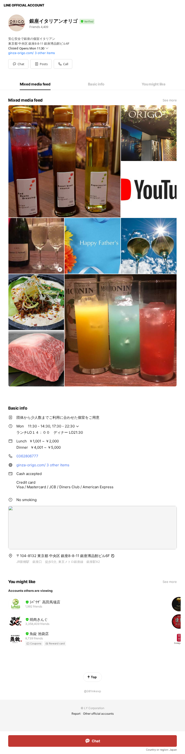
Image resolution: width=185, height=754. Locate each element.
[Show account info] (86, 21)
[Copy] (113, 555)
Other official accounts (98, 713)
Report (76, 713)
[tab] (35, 84)
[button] (41, 64)
